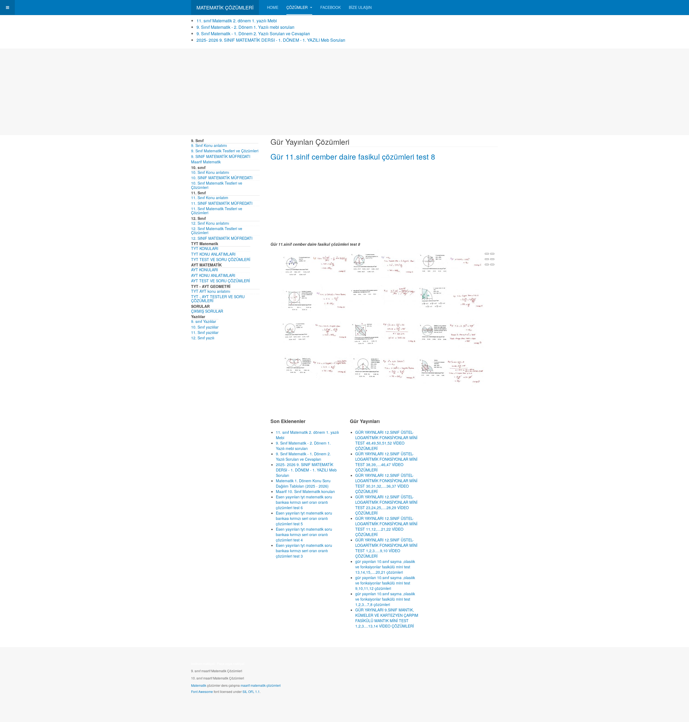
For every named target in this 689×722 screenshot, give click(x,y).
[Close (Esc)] (487, 254)
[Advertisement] (344, 92)
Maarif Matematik (206, 161)
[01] (315, 264)
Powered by (473, 665)
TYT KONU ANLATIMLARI (213, 254)
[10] (315, 366)
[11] (382, 368)
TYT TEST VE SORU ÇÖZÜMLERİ (220, 259)
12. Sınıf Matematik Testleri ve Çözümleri (216, 230)
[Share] (492, 254)
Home (272, 7)
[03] (450, 262)
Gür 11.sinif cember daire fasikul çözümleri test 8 (352, 156)
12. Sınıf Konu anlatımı (210, 223)
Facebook (330, 7)
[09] (450, 333)
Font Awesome (202, 691)
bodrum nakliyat (203, 663)
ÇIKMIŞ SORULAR (207, 311)
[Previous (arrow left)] (487, 264)
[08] (382, 332)
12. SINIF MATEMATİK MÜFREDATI (221, 238)
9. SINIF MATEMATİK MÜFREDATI (220, 156)
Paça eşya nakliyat (230, 663)
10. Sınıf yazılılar (205, 327)
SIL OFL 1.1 (251, 691)
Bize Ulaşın (360, 7)
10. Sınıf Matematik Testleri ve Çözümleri (216, 185)
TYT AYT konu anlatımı (210, 291)
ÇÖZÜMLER (297, 7)
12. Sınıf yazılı (202, 337)
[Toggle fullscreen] (487, 259)
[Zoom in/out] (492, 259)
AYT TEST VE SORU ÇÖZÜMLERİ (220, 280)
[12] (450, 371)
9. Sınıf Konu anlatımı (209, 145)
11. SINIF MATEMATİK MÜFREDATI (221, 203)
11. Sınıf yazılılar (205, 332)
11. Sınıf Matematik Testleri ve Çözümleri (216, 210)
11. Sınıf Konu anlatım (209, 197)
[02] (382, 263)
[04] (315, 300)
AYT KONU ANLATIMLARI (213, 275)
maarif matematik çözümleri (261, 685)
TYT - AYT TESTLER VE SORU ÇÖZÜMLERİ (218, 298)
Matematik (198, 685)
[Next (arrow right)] (492, 264)
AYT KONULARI (204, 269)
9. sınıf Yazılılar (203, 321)
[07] (315, 331)
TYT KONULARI (204, 248)
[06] (450, 298)
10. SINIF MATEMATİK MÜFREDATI (221, 177)
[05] (382, 294)
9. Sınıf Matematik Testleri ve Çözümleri (224, 150)
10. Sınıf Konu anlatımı (210, 172)
